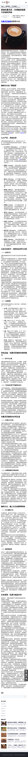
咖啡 (9, 21)
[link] (2, 6)
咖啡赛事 (3, 715)
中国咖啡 (3, 711)
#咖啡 (14, 15)
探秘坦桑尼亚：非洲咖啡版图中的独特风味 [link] (10, 7)
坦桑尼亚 (4, 21)
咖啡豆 (22, 133)
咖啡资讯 (3, 704)
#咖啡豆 (18, 15)
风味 (10, 133)
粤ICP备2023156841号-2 (20, 754)
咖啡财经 (3, 708)
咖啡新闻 (8, 6)
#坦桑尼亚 (18, 17)
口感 (20, 159)
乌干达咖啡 (14, 6)
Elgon (2, 6)
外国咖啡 (3, 713)
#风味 (22, 15)
